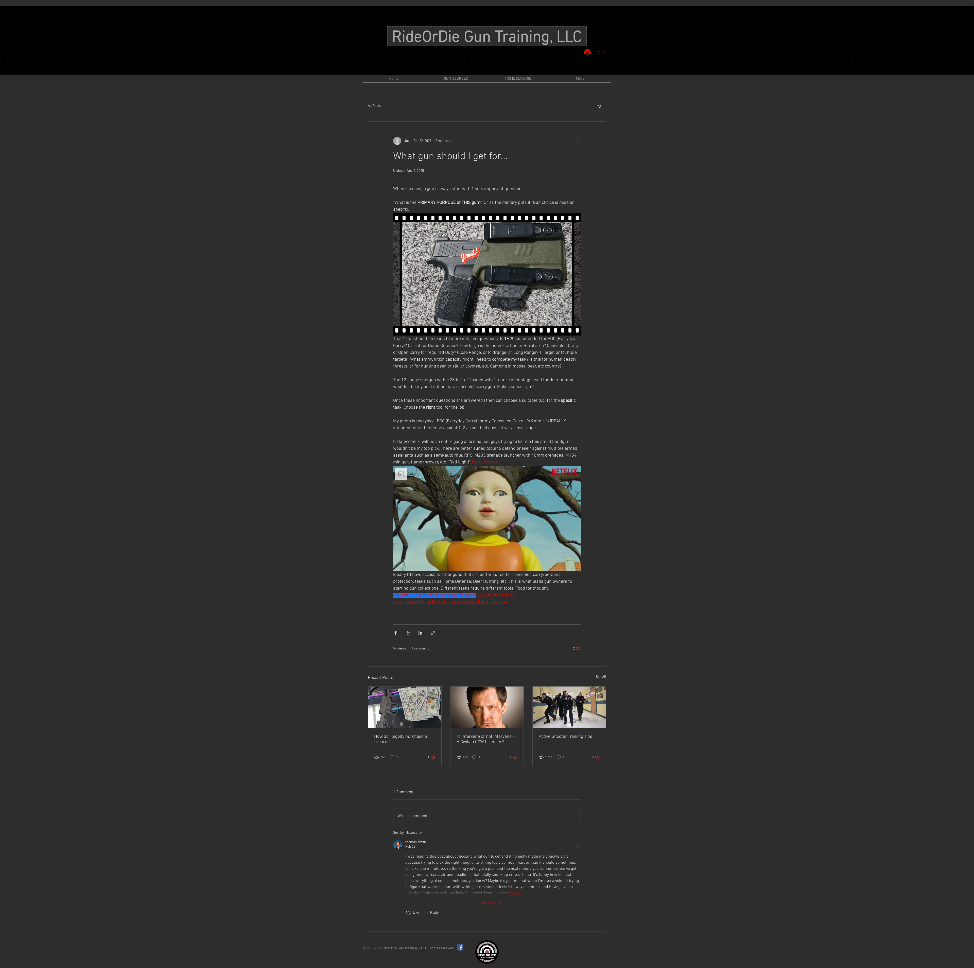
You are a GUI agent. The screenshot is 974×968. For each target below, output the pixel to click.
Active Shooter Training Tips (565, 736)
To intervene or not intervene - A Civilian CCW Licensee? (485, 739)
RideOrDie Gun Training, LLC (487, 37)
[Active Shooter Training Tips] (569, 707)
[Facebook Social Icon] (460, 947)
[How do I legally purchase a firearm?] (404, 707)
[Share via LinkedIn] (420, 632)
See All (601, 677)
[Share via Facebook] (395, 632)
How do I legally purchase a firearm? (400, 739)
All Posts (374, 106)
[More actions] (578, 141)
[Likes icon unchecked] (408, 913)
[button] (599, 106)
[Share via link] (432, 632)
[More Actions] (578, 845)
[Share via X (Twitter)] (408, 632)
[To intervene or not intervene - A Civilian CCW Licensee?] (487, 707)
